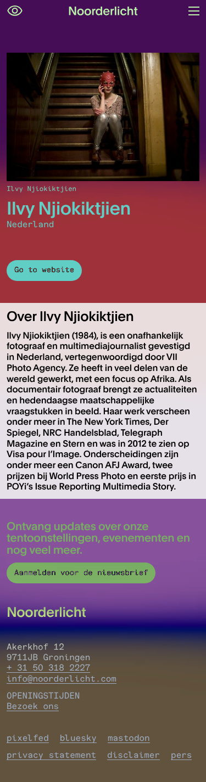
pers (181, 755)
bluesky (78, 738)
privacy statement (51, 755)
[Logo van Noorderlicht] (103, 11)
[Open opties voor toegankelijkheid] (15, 11)
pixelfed (28, 738)
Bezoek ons (33, 706)
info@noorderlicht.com (61, 678)
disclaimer (133, 755)
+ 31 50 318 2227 (48, 667)
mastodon (129, 738)
